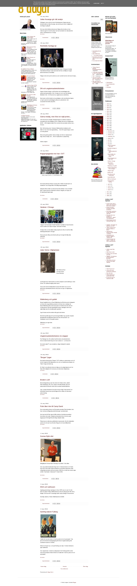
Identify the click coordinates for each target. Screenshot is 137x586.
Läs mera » (42, 34)
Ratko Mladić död (96, 53)
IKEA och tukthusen (47, 487)
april (109, 184)
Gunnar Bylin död (46, 436)
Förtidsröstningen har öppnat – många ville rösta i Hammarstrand (110, 240)
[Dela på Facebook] (56, 37)
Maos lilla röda (109, 273)
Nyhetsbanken (109, 82)
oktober (109, 134)
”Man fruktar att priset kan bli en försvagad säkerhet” (110, 261)
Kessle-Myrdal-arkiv (110, 84)
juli (108, 140)
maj (109, 143)
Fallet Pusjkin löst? (110, 268)
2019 (108, 116)
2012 (108, 129)
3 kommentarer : (45, 478)
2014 (108, 125)
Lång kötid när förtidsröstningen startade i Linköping (111, 232)
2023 (108, 109)
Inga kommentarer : (46, 82)
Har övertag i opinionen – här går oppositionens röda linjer (111, 212)
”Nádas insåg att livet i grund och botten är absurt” (111, 228)
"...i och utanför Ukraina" (97, 55)
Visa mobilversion (64, 568)
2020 (108, 114)
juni (109, 141)
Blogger (74, 582)
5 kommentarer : (45, 37)
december (110, 131)
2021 (108, 113)
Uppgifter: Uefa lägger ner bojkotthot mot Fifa (111, 225)
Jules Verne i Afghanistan (49, 250)
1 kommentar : (45, 198)
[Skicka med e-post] (52, 37)
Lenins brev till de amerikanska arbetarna (111, 271)
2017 (108, 120)
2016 (108, 122)
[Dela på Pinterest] (58, 37)
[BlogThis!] (53, 37)
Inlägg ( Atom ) (50, 572)
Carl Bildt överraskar (25, 115)
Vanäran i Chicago (47, 207)
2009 (108, 195)
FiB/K (107, 85)
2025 (108, 105)
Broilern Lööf (45, 380)
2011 (108, 191)
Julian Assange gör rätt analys (51, 19)
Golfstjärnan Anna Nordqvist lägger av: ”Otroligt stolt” (110, 236)
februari (109, 187)
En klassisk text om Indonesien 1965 (110, 278)
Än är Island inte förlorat (97, 60)
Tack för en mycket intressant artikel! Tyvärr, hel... (97, 78)
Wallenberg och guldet (48, 299)
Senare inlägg (43, 566)
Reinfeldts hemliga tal (48, 46)
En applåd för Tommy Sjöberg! (27, 68)
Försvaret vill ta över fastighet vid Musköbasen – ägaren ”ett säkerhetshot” (111, 217)
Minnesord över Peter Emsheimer (31, 47)
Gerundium (108, 87)
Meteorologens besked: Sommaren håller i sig (111, 221)
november (110, 132)
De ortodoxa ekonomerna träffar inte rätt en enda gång (97, 58)
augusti (109, 138)
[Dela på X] (55, 37)
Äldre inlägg (85, 566)
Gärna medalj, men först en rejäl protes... (55, 117)
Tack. (93, 76)
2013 (108, 127)
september (110, 136)
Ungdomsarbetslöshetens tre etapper (54, 336)
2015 (108, 124)
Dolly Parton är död (110, 252)
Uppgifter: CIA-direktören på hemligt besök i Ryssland (111, 257)
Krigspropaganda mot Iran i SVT (52, 154)
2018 (108, 118)
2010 (108, 193)
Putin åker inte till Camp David (51, 406)
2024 (108, 107)
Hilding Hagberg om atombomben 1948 (110, 275)
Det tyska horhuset (31, 76)
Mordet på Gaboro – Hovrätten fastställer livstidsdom (110, 208)
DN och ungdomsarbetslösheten (52, 88)
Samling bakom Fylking (49, 512)
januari (109, 189)
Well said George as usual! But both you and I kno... (97, 82)
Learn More (96, 3)
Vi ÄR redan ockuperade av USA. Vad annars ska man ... (97, 73)
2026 (108, 103)
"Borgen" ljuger (45, 357)
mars (109, 186)
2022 (108, 111)
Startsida (65, 566)
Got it (102, 3)
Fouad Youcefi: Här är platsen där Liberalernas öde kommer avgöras (111, 204)
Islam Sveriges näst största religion (31, 37)
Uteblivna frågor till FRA (32, 85)
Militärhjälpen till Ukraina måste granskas (32, 106)
